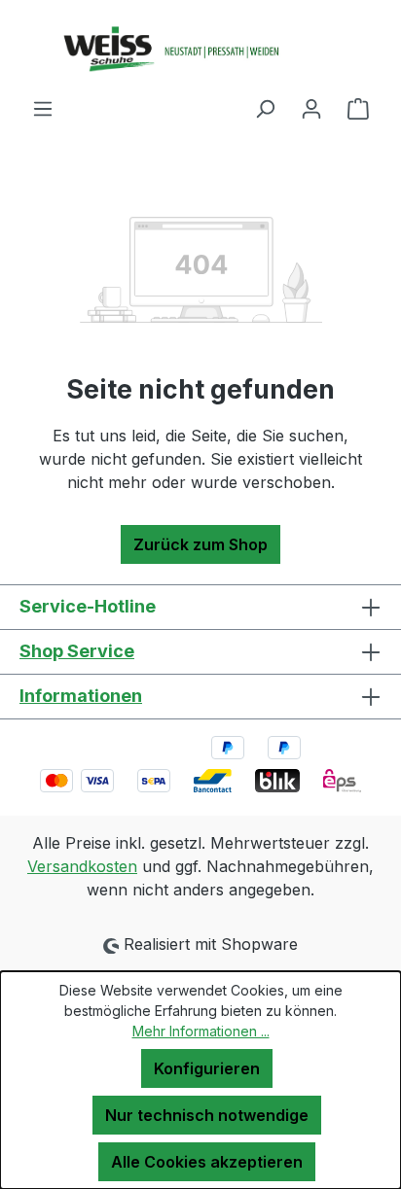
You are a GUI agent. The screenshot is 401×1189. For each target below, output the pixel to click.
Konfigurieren (207, 1068)
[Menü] (42, 107)
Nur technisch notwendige (207, 1115)
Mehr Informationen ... (201, 1031)
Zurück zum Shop (200, 544)
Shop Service (76, 651)
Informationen (80, 695)
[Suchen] (264, 107)
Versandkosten (82, 866)
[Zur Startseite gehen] (200, 48)
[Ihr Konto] (311, 107)
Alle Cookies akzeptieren (207, 1162)
